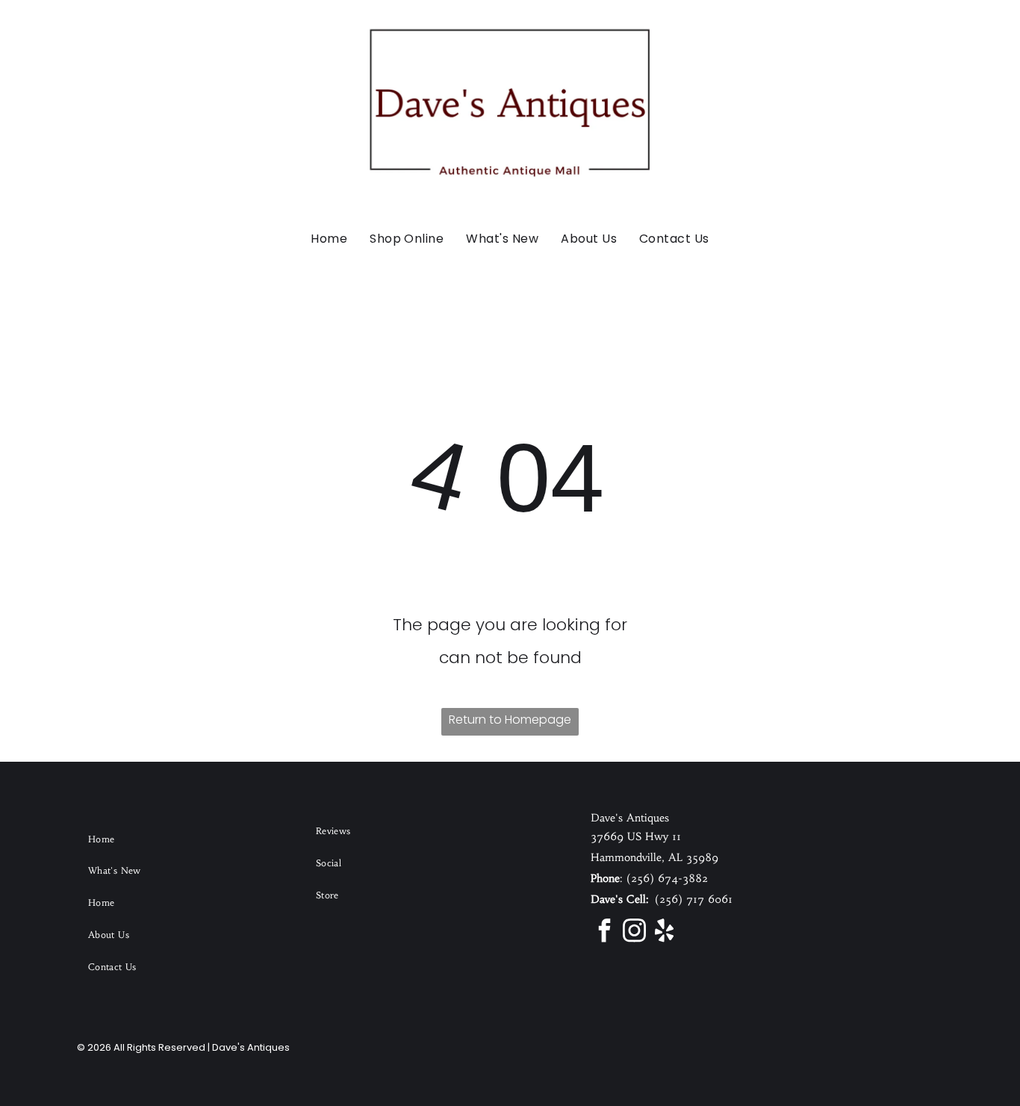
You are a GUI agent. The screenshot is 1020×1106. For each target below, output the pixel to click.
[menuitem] (328, 239)
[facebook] (604, 932)
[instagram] (634, 932)
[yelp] (663, 932)
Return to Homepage (510, 719)
